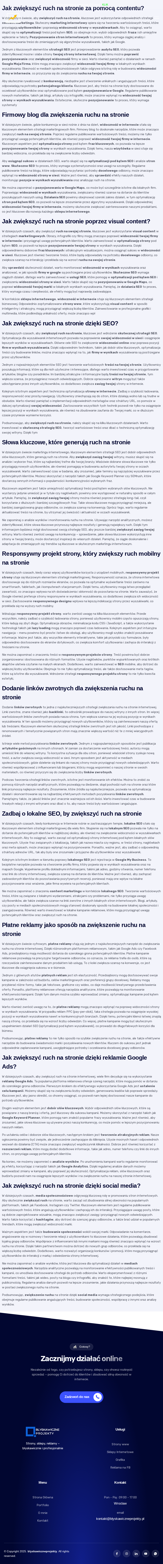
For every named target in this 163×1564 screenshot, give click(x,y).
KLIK (105, 4)
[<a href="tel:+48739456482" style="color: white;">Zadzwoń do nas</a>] (95, 1397)
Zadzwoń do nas (77, 1397)
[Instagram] (126, 1553)
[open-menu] (157, 18)
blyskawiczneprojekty (42, 1551)
